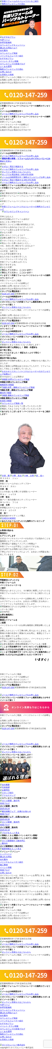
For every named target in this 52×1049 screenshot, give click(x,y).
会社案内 (4, 50)
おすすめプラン (7, 58)
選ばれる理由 (6, 857)
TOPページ (5, 40)
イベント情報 (6, 867)
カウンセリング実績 (8, 53)
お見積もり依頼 (7, 75)
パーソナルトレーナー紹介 (11, 56)
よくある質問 (6, 66)
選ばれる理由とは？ (8, 48)
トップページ (6, 854)
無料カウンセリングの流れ (11, 69)
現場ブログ (5, 870)
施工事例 (4, 865)
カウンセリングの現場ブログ (12, 64)
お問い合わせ (6, 72)
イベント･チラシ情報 (9, 61)
